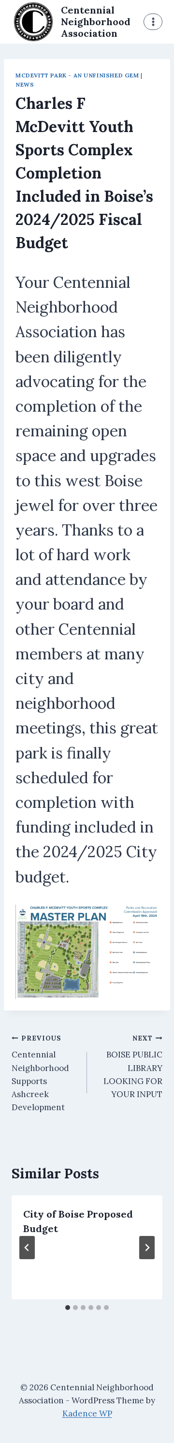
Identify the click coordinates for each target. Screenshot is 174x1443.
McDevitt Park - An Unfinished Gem (77, 75)
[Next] (147, 1247)
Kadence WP (87, 1413)
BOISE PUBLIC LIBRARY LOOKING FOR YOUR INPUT (132, 1067)
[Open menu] (153, 22)
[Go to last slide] (27, 1247)
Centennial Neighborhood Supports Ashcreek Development (40, 1073)
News (24, 84)
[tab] (67, 1307)
